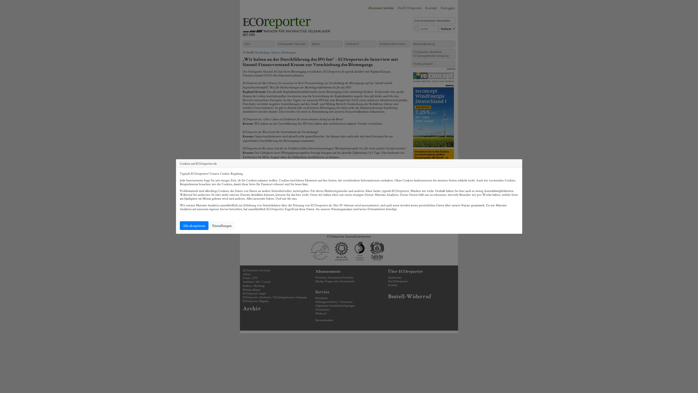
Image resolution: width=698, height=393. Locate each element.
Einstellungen (222, 225)
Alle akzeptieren (194, 225)
